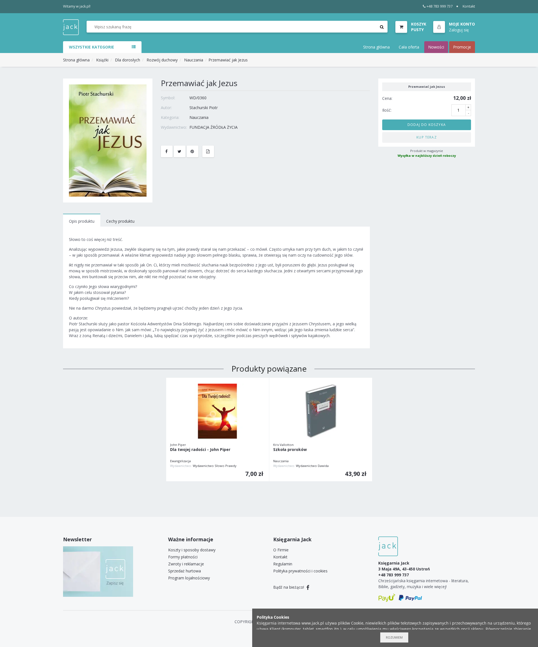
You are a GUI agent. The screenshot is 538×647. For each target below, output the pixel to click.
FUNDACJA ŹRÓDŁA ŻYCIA (213, 127)
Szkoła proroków (290, 449)
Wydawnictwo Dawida (312, 466)
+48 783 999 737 (439, 6)
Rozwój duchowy (162, 60)
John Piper (178, 445)
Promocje (462, 47)
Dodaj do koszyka (426, 124)
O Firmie (281, 549)
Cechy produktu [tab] (120, 221)
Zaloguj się (459, 29)
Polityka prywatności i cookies (300, 571)
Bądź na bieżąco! (289, 587)
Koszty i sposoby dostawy (191, 549)
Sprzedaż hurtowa (184, 571)
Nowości (436, 47)
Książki (102, 60)
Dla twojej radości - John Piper (200, 449)
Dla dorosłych (127, 60)
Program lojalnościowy (189, 578)
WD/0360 (198, 97)
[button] (454, 27)
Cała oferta (409, 47)
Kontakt (469, 6)
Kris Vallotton (283, 445)
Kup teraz (426, 137)
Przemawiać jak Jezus (228, 60)
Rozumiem (394, 637)
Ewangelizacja (180, 461)
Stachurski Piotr (203, 107)
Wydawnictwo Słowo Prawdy (214, 466)
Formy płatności (183, 556)
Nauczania (193, 60)
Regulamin (282, 564)
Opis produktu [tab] (81, 221)
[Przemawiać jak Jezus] (108, 140)
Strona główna (376, 47)
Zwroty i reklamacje (186, 564)
